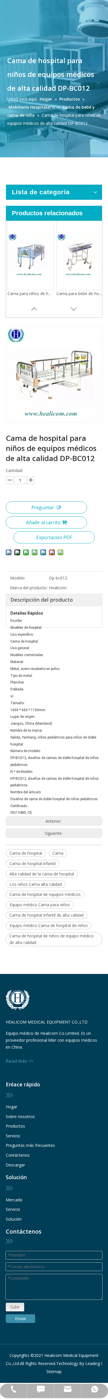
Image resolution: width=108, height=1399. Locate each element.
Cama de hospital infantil (33, 863)
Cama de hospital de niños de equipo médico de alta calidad (52, 939)
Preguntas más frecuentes (30, 1145)
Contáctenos (18, 1155)
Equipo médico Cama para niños (40, 904)
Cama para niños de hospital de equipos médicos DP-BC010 (30, 293)
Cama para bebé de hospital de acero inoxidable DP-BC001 (79, 293)
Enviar (20, 1318)
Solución (14, 1219)
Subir (15, 1307)
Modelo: (17, 578)
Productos (15, 1126)
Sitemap (54, 1371)
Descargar (15, 1165)
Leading (92, 1363)
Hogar (11, 1106)
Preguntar (42, 507)
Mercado (14, 1199)
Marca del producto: (29, 587)
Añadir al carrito (43, 522)
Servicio (13, 1136)
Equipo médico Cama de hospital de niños (49, 925)
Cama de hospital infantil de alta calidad (47, 915)
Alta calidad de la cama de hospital (42, 874)
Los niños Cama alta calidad (36, 884)
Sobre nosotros (20, 1116)
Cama (57, 853)
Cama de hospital (26, 853)
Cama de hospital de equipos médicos (45, 894)
